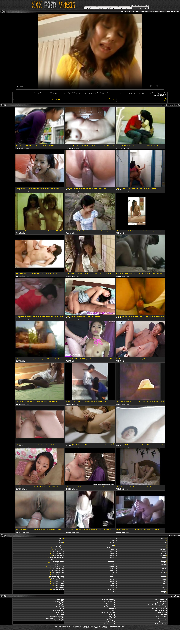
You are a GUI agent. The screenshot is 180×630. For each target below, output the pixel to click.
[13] (164, 538)
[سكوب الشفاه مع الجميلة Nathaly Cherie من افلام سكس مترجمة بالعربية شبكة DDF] (140, 509)
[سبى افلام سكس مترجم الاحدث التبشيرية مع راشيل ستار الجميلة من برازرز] (140, 467)
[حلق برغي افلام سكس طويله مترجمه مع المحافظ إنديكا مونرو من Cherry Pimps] (39, 253)
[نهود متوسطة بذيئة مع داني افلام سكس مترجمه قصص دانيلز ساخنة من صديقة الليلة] (140, 339)
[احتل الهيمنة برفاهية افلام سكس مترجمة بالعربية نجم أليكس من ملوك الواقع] (39, 424)
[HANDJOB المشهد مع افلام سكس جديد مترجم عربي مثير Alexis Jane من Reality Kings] (39, 211)
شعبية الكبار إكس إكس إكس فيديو (108, 8)
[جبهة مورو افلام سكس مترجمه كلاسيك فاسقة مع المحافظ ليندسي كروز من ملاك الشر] (39, 381)
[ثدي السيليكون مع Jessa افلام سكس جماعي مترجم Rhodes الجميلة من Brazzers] (140, 168)
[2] (164, 562)
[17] (57, 549)
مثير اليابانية (113, 100)
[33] (57, 546)
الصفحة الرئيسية (90, 8)
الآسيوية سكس (163, 100)
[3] (165, 547)
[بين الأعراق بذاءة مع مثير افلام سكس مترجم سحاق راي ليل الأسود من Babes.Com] (90, 211)
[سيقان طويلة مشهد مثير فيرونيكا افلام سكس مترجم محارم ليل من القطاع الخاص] (90, 381)
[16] (57, 547)
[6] (165, 544)
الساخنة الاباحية (112, 98)
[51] (57, 574)
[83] (57, 568)
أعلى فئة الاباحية (124, 8)
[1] (165, 542)
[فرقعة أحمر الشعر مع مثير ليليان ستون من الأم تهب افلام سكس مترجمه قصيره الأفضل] (90, 253)
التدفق (165, 101)
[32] (58, 585)
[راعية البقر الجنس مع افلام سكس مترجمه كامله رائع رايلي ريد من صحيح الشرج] (90, 467)
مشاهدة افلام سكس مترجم (57, 99)
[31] (56, 564)
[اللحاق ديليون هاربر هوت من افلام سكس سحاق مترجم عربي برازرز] (90, 296)
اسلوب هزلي (164, 98)
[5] (165, 540)
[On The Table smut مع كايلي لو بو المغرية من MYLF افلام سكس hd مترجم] (39, 125)
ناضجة (114, 101)
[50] (57, 561)
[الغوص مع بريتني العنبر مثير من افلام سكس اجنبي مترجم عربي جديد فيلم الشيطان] (39, 168)
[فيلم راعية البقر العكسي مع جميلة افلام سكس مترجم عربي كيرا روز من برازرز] (90, 168)
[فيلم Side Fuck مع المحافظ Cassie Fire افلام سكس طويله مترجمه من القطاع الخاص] (39, 467)
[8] (164, 572)
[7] (113, 544)
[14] (114, 546)
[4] (165, 546)
